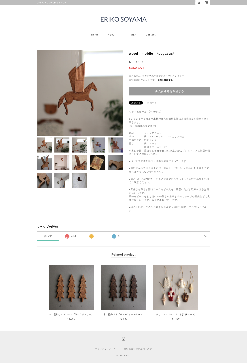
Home (95, 34)
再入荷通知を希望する (169, 91)
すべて (48, 236)
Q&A (134, 34)
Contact (151, 34)
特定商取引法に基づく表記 (138, 349)
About (112, 34)
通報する (152, 103)
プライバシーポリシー (106, 349)
